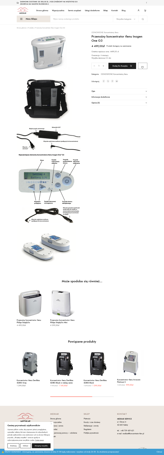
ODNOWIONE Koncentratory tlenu (104, 32)
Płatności (87, 418)
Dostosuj (13, 446)
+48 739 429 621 (127, 430)
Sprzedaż (53, 429)
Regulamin (87, 429)
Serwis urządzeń (74, 10)
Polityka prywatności (91, 433)
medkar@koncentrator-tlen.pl (133, 433)
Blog (124, 10)
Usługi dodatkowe (92, 10)
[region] (29, 436)
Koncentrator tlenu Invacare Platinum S (128, 380)
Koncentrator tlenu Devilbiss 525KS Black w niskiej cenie (61, 381)
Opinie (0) (95, 103)
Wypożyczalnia (58, 10)
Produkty (31, 28)
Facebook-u (44, 4)
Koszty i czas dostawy (92, 422)
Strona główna (42, 10)
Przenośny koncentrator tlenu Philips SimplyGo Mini (62, 321)
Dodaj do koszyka (120, 66)
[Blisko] (51, 423)
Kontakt (114, 10)
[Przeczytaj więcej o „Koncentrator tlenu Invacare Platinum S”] (128, 373)
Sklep (105, 10)
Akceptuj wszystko (41, 446)
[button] (27, 313)
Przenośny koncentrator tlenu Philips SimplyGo (29, 321)
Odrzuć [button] (159, 452)
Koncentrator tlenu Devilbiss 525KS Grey (28, 381)
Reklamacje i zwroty (91, 426)
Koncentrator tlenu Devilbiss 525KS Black (95, 381)
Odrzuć (25, 446)
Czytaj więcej (39, 440)
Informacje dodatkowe (100, 97)
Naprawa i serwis (56, 426)
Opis (93, 91)
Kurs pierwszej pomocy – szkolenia (63, 433)
